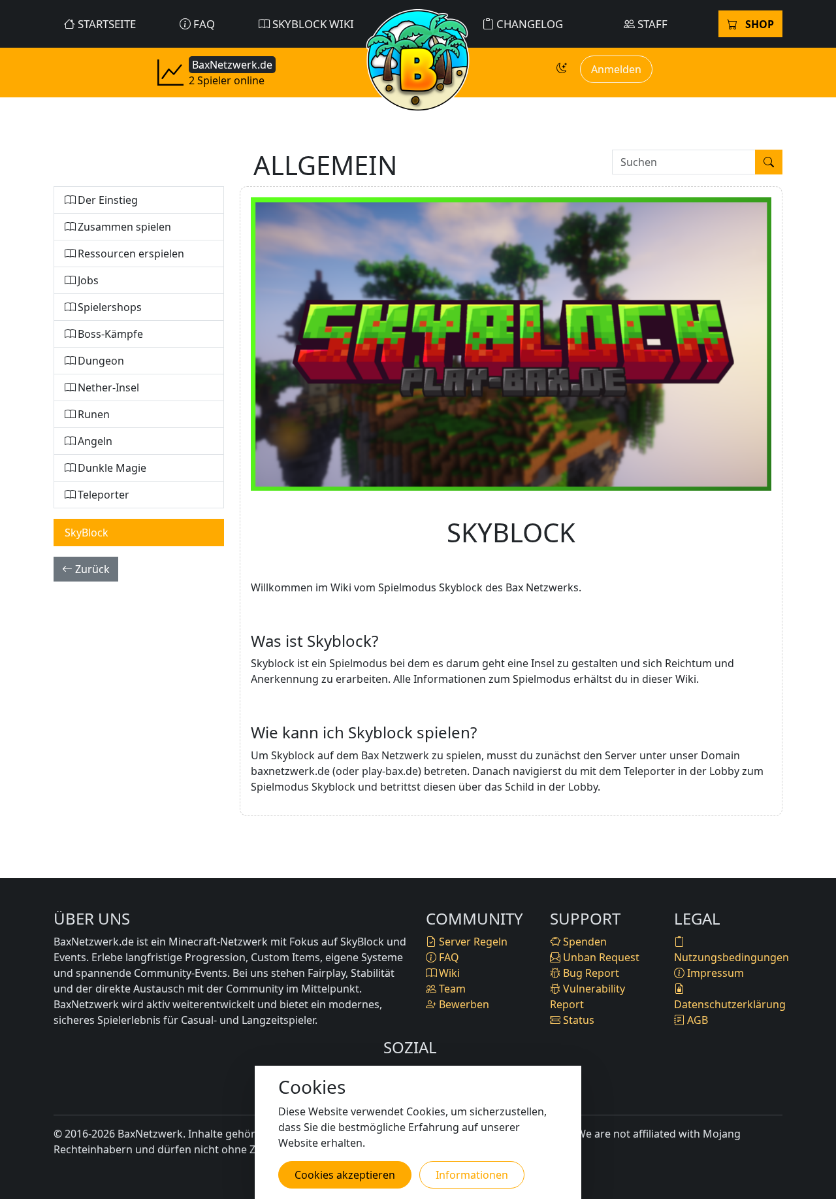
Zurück (91, 569)
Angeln (93, 441)
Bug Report (589, 973)
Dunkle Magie (110, 468)
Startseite (105, 23)
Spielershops (108, 307)
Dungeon (99, 360)
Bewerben (462, 1004)
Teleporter (102, 494)
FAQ (203, 23)
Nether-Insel (107, 387)
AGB (696, 1020)
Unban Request (599, 957)
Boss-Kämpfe (109, 334)
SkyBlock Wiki (312, 23)
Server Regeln (471, 941)
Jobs (87, 280)
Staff (651, 23)
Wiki (448, 973)
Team (451, 988)
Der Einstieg (106, 200)
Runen (92, 414)
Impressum (714, 973)
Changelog (528, 23)
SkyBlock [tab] (86, 532)
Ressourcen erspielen (129, 253)
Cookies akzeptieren (345, 1175)
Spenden (583, 941)
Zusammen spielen (123, 227)
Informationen (472, 1175)
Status (577, 1020)
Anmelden (616, 69)
